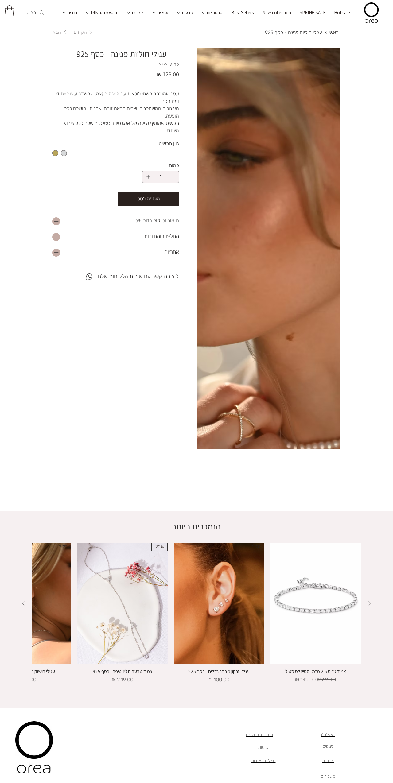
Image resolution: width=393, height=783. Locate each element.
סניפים (328, 746)
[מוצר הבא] (23, 603)
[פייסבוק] (81, 272)
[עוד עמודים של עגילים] (154, 12)
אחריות (328, 760)
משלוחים (328, 776)
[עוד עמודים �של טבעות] (178, 12)
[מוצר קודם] (369, 603)
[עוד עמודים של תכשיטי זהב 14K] (87, 12)
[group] (196, 613)
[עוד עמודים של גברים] (64, 12)
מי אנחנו (328, 734)
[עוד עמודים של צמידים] (128, 12)
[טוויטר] (72, 272)
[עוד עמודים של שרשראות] (203, 12)
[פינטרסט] (77, 272)
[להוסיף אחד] (148, 177)
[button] (9, 10)
